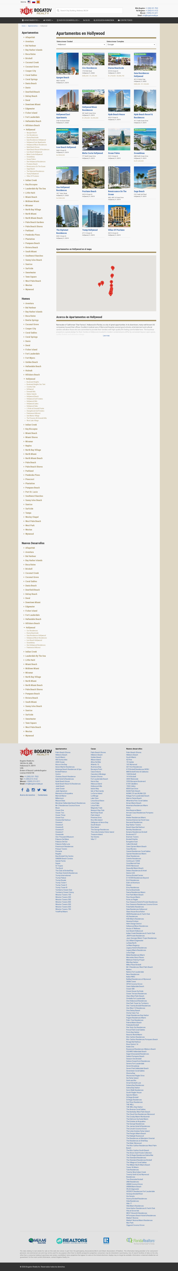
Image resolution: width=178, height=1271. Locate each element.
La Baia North (131, 943)
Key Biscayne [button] (31, 184)
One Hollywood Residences (36, 162)
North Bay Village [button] (33, 209)
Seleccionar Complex (115, 41)
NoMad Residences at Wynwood (138, 979)
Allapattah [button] (30, 37)
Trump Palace (60, 878)
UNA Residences (132, 1182)
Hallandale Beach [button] (33, 121)
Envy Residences (132, 887)
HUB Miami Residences (135, 919)
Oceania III (59, 827)
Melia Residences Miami (135, 955)
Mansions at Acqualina (64, 793)
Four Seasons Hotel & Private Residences (142, 902)
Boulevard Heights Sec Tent (36, 384)
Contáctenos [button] (126, 20)
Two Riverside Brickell (134, 1179)
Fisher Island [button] (31, 113)
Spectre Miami (131, 1095)
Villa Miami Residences (135, 1206)
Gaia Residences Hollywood (36, 140)
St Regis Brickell (132, 1097)
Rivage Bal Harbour (133, 1042)
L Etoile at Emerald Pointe (35, 408)
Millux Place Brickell (133, 965)
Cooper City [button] (30, 71)
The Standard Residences (136, 1158)
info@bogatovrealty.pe (150, 15)
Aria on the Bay (61, 764)
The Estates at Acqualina (135, 1121)
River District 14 (132, 1044)
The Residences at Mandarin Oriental (140, 1138)
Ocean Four (59, 818)
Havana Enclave (132, 921)
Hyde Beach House (33, 147)
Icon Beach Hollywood (34, 152)
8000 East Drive (132, 789)
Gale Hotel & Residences (64, 779)
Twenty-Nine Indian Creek (136, 1172)
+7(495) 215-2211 (152, 13)
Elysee (128, 885)
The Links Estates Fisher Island (102, 832)
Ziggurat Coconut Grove (135, 1225)
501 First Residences (134, 767)
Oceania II (59, 825)
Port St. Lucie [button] (31, 492)
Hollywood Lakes (32, 404)
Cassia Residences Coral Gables (138, 851)
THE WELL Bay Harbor (134, 1107)
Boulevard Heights (33, 382)
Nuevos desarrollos (134, 749)
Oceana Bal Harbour (63, 820)
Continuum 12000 (133, 861)
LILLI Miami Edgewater (134, 941)
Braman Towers (132, 837)
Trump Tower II (61, 885)
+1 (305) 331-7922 (152, 8)
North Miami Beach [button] (34, 218)
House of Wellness (133, 928)
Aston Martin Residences (65, 767)
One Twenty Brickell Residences (138, 1006)
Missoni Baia (60, 801)
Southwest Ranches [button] (34, 255)
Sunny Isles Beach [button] (33, 260)
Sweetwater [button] (30, 272)
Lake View (95, 798)
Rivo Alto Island (96, 820)
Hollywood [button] (30, 129)
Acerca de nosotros (27, 795)
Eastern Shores (97, 777)
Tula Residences (132, 1170)
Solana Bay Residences (135, 1085)
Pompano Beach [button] (32, 243)
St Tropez (59, 866)
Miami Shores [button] (31, 437)
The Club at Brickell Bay (64, 871)
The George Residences (100, 830)
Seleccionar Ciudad (65, 41)
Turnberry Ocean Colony (64, 892)
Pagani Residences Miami (136, 1018)
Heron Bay (95, 781)
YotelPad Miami (61, 912)
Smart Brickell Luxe (133, 1083)
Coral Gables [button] (31, 75)
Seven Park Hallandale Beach (137, 1068)
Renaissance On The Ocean (36, 166)
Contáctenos (42, 795)
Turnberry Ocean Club (63, 890)
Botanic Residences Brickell (136, 832)
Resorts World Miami (134, 1035)
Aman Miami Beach (133, 803)
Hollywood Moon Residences (37, 145)
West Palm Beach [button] (33, 281)
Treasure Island (97, 834)
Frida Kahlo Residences (135, 907)
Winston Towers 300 (63, 900)
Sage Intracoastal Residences (137, 1054)
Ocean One (59, 810)
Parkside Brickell (132, 1025)
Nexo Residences (132, 974)
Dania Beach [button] (31, 83)
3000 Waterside (132, 779)
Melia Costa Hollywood (35, 154)
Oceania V (59, 832)
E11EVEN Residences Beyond (137, 878)
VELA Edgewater (132, 1189)
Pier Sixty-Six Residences (136, 1027)
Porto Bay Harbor (132, 1032)
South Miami (60, 757)
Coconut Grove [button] (32, 66)
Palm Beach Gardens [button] (34, 222)
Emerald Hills (31, 392)
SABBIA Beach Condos (64, 859)
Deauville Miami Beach (134, 868)
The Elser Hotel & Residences (66, 873)
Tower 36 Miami (132, 1167)
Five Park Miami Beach (134, 895)
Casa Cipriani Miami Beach (136, 846)
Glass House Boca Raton (135, 912)
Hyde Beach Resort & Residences (38, 150)
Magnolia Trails (96, 808)
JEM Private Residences (135, 936)
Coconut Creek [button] (32, 62)
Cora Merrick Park (133, 863)
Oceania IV (59, 830)
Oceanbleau (31, 157)
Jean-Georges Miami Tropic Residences (141, 938)
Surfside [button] (29, 268)
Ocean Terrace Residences (136, 994)
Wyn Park (129, 1223)
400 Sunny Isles (61, 760)
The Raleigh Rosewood (135, 1136)
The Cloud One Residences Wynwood (140, 1114)
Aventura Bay (96, 767)
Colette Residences (133, 859)
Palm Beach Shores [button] (34, 226)
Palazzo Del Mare (62, 839)
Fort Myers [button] (30, 358)
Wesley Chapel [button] (32, 517)
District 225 (130, 873)
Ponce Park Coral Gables (135, 1030)
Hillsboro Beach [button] (32, 125)
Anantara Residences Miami (137, 805)
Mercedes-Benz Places (135, 957)
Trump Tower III (61, 887)
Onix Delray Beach (133, 1010)
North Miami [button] (30, 213)
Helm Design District (134, 924)
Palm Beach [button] (30, 462)
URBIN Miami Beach (133, 1187)
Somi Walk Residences (134, 1090)
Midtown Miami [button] (32, 201)
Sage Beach (31, 169)
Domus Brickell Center (134, 875)
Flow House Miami (133, 897)
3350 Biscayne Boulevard (136, 781)
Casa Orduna (96, 772)
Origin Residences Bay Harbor (137, 1015)
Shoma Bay (130, 1073)
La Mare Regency (132, 945)
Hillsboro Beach (61, 755)
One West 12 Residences (135, 1008)
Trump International (63, 875)
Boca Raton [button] (30, 54)
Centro (58, 774)
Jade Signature (61, 791)
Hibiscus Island (96, 784)
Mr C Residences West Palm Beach (139, 967)
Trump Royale (60, 880)
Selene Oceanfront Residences (138, 1061)
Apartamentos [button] (31, 20)
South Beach (96, 825)
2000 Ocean (60, 762)
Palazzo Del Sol (61, 842)
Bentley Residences (133, 830)
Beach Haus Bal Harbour (135, 827)
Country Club (31, 387)
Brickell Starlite (132, 839)
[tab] (37, 37)
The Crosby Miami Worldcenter (138, 1117)
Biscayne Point (96, 769)
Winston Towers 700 (63, 909)
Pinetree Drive (96, 818)
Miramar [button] (29, 205)
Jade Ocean (60, 789)
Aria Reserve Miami (133, 810)
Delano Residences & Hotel (136, 871)
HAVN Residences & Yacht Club (138, 914)
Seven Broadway (132, 1066)
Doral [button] (27, 100)
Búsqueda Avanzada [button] (105, 20)
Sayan (57, 863)
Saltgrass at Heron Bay (99, 822)
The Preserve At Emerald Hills (37, 418)
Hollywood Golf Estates (35, 399)
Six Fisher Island (132, 1078)
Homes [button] (48, 20)
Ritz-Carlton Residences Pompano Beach (142, 1039)
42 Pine (129, 760)
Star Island (95, 827)
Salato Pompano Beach (135, 1056)
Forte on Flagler (132, 900)
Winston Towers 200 (63, 897)
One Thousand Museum (64, 837)
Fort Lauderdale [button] (32, 117)
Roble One (130, 1047)
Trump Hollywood (33, 174)
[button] (102, 283)
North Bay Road (97, 813)
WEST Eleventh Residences (136, 1213)
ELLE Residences (132, 880)
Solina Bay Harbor (133, 1088)
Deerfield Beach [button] (32, 92)
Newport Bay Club (97, 810)
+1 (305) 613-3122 (152, 11)
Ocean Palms (31, 159)
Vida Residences (132, 1201)
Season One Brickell (133, 1059)
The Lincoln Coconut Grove (136, 1129)
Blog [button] (87, 20)
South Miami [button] (31, 251)
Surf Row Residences (134, 1102)
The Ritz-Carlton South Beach (137, 1150)
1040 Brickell (131, 774)
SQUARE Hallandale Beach (136, 1051)
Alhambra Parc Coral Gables (137, 801)
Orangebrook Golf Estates (35, 411)
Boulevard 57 (131, 834)
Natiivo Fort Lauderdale (135, 972)
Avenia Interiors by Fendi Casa (137, 820)
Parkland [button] (29, 230)
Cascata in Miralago (98, 774)
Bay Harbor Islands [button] (33, 50)
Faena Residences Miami (135, 892)
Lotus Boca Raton (97, 801)
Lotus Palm (95, 805)
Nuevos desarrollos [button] (68, 20)
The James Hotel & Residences (138, 1126)
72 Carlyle (130, 762)
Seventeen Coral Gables (135, 1071)
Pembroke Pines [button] (32, 234)
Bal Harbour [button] (30, 45)
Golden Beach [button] (31, 362)
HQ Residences (132, 916)
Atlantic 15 (95, 764)
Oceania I (58, 822)
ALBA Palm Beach (133, 791)
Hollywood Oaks (32, 406)
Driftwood (30, 389)
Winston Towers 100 (63, 895)
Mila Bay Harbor (132, 962)
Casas (93, 749)
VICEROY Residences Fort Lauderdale (140, 1191)
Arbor (128, 808)
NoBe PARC (130, 977)
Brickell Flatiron (61, 772)
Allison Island (96, 760)
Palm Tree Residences (134, 1020)
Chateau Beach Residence (65, 777)
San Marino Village (33, 416)
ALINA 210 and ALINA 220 (136, 793)
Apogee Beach (32, 133)
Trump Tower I (60, 883)
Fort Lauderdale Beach (99, 779)
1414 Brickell (131, 777)
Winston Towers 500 (63, 904)
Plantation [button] (30, 239)
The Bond (59, 868)
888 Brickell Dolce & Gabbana (137, 772)
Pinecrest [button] (29, 479)
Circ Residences (32, 135)
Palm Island (95, 815)
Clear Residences (132, 856)
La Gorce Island (96, 793)
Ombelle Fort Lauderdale (135, 998)
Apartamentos (61, 749)
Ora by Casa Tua (132, 1013)
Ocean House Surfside (134, 991)
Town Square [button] (31, 276)
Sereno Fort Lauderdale (135, 1064)
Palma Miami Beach (134, 1023)
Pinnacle (58, 851)
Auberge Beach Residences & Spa (68, 769)
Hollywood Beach (33, 396)
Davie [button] (28, 87)
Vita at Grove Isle (132, 1211)
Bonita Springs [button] (32, 320)
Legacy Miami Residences (136, 950)
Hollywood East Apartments (36, 142)
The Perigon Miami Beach (136, 1133)
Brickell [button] (28, 58)
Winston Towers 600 (63, 907)
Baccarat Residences (134, 822)
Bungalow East (132, 842)
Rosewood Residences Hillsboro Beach (141, 1049)
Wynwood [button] (29, 289)
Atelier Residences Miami (136, 818)
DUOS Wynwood (132, 866)
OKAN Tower (131, 982)
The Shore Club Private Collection (139, 1153)
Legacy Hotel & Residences (136, 948)
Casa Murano (131, 849)
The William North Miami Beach (138, 1165)
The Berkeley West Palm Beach (138, 1112)
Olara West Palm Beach (135, 996)
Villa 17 (93, 839)
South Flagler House (134, 1092)
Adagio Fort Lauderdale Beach (137, 796)
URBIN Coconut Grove (134, 1184)
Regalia (58, 854)
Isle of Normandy (97, 791)
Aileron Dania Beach (134, 798)
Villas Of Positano (33, 176)
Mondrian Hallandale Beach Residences (70, 803)
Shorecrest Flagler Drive (135, 1076)
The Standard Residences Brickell (139, 1160)
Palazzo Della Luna (62, 844)
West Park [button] (30, 525)
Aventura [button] (29, 41)
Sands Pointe (60, 861)
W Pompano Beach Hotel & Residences (141, 1215)
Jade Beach (60, 786)
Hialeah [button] (28, 370)
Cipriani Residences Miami (136, 854)
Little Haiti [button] (30, 193)
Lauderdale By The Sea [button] (35, 188)
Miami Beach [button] (31, 197)
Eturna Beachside (33, 137)
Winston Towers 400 (63, 902)
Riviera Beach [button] (31, 247)
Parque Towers (61, 849)
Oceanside (59, 834)
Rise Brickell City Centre (64, 856)
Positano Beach (32, 164)
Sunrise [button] (28, 264)
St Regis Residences (134, 1100)
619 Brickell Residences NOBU (137, 769)
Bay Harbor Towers (133, 825)
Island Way (95, 789)
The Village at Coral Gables (136, 1162)
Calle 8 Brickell (131, 844)
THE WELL (130, 1105)
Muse (57, 808)
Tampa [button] (28, 513)
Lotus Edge (95, 803)
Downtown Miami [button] (32, 104)
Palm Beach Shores (62, 752)
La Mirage (94, 796)
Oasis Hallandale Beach (135, 986)
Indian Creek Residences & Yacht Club (140, 933)
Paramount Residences (64, 846)
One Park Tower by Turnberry (137, 1003)
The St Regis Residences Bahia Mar (139, 1155)
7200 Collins (130, 786)
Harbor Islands (32, 394)
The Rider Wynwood (134, 1143)
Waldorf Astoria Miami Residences (139, 1220)
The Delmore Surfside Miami (137, 1119)
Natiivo (129, 969)
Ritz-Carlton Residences (135, 1037)
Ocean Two (59, 813)
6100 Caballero (132, 784)
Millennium (59, 798)
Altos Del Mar (96, 762)
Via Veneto (95, 837)
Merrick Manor (60, 796)
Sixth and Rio (131, 1080)
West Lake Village (33, 420)
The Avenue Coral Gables (136, 1109)
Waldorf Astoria (132, 1218)
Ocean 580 (130, 989)
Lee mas (106, 336)
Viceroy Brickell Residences (136, 1199)
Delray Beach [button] (31, 96)
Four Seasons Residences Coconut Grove (142, 904)
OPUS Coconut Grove (134, 984)
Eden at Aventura (133, 883)
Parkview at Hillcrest (33, 413)
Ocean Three (60, 815)
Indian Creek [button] (31, 180)
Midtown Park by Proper (135, 960)
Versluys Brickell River (134, 1194)
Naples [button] (28, 445)
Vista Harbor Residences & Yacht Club (140, 1208)
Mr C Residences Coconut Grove (67, 805)
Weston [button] (28, 285)
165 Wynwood (131, 764)
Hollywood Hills (32, 401)
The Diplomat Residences (35, 171)
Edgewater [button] (30, 108)
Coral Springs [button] (31, 79)
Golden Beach (96, 757)
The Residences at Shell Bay (137, 1141)
